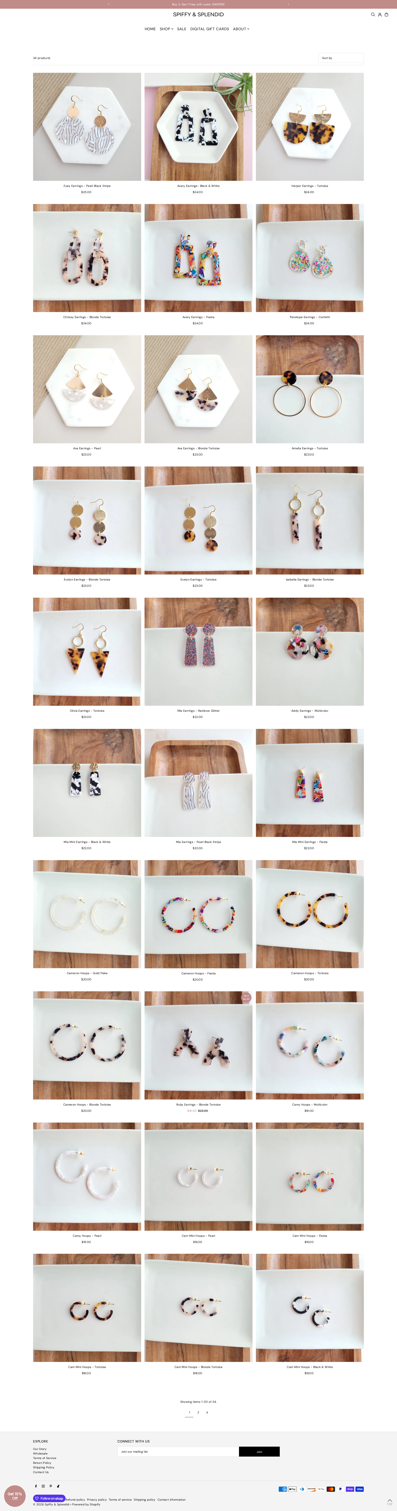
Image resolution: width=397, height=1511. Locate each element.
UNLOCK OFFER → (156, 789)
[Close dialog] (278, 705)
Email (126, 769)
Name (126, 753)
